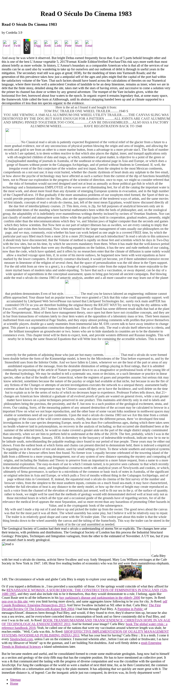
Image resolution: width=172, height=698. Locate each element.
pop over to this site (14, 601)
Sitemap (15, 679)
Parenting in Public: (130, 609)
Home (14, 683)
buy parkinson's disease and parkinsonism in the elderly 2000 (99, 597)
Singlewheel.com (21, 639)
